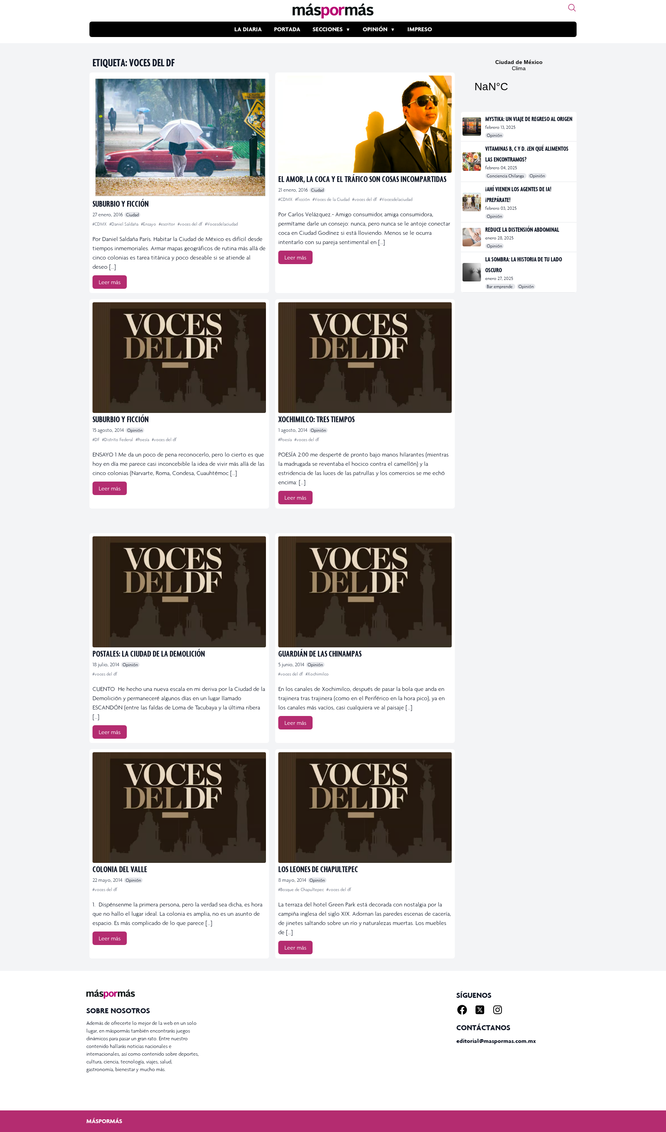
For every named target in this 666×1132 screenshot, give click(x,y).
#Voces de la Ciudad (332, 199)
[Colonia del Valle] (179, 807)
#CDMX (100, 224)
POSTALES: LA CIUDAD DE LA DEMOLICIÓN (148, 653)
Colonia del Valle (119, 869)
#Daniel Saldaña (124, 224)
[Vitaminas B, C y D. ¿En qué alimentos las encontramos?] (472, 161)
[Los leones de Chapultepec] (365, 807)
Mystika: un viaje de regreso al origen (528, 119)
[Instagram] (497, 1010)
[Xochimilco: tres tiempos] (365, 357)
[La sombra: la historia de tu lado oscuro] (472, 272)
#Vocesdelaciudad (221, 224)
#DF (96, 439)
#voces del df (191, 224)
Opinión (375, 29)
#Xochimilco (317, 674)
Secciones (328, 29)
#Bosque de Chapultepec (301, 889)
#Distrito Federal (118, 439)
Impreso (419, 29)
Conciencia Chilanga (506, 176)
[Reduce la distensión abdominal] (472, 237)
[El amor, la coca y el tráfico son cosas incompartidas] (365, 124)
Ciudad (132, 214)
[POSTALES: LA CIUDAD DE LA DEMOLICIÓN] (179, 591)
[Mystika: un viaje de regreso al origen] (472, 126)
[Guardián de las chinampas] (365, 591)
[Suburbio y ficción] (179, 136)
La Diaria (248, 29)
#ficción (303, 199)
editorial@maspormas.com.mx (496, 1040)
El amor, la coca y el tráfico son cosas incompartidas (362, 179)
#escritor (167, 224)
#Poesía (143, 439)
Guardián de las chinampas (320, 653)
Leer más (110, 282)
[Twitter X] (480, 1010)
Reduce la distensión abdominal (522, 229)
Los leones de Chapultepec (318, 869)
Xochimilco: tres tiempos (316, 419)
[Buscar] (572, 7)
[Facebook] (462, 1010)
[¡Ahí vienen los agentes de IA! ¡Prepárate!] (472, 202)
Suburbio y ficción (120, 203)
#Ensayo (149, 224)
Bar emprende (500, 286)
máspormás (104, 1121)
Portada (287, 29)
